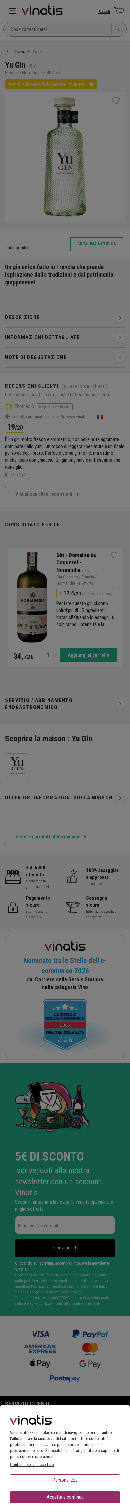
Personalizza (65, 1480)
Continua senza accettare (32, 1464)
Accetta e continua (65, 1497)
